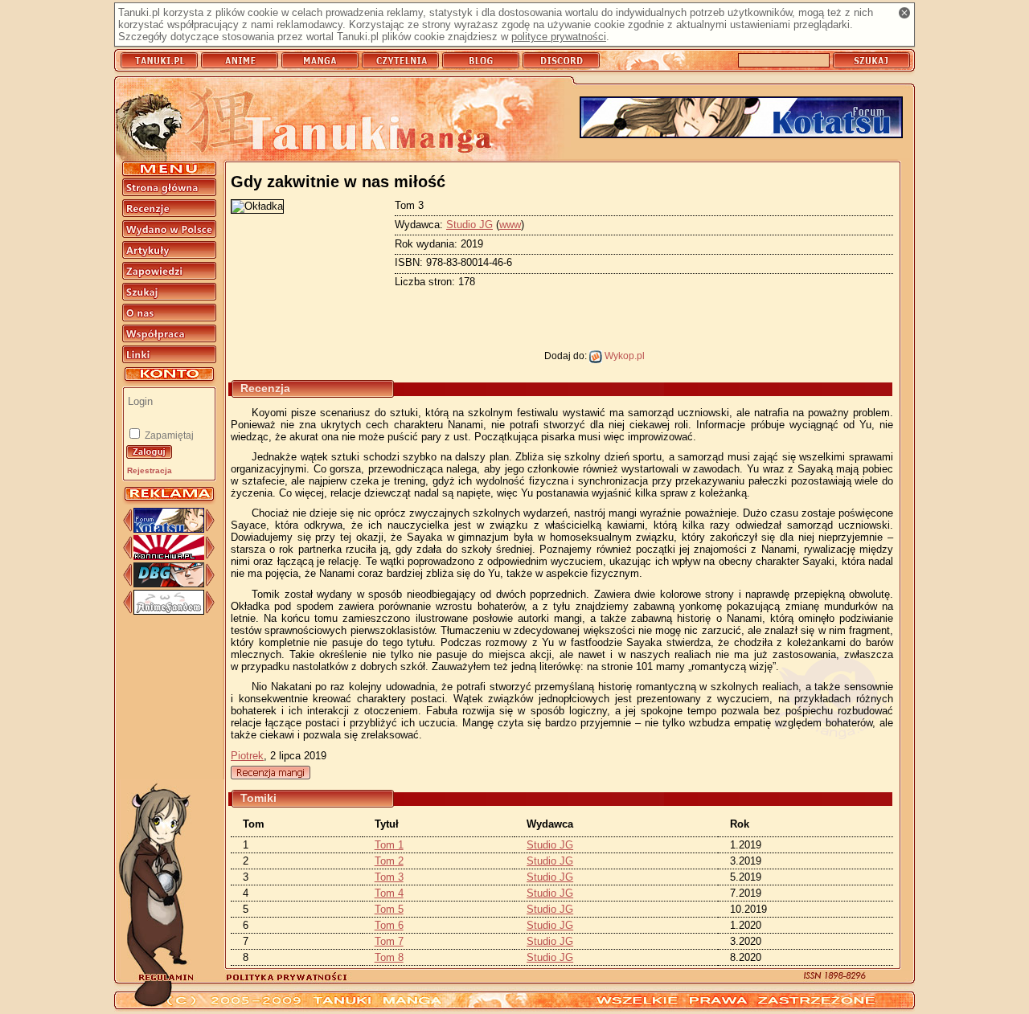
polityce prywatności (558, 37)
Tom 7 (389, 941)
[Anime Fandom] (168, 611)
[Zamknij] (904, 12)
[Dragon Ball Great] (168, 584)
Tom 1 (389, 845)
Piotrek (247, 756)
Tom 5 (389, 909)
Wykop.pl (623, 355)
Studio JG (469, 225)
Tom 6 (389, 925)
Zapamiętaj (168, 435)
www (510, 225)
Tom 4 (389, 893)
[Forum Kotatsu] (168, 529)
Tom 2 (389, 861)
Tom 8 (389, 957)
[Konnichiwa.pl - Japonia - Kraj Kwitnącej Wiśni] (168, 556)
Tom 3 (389, 877)
